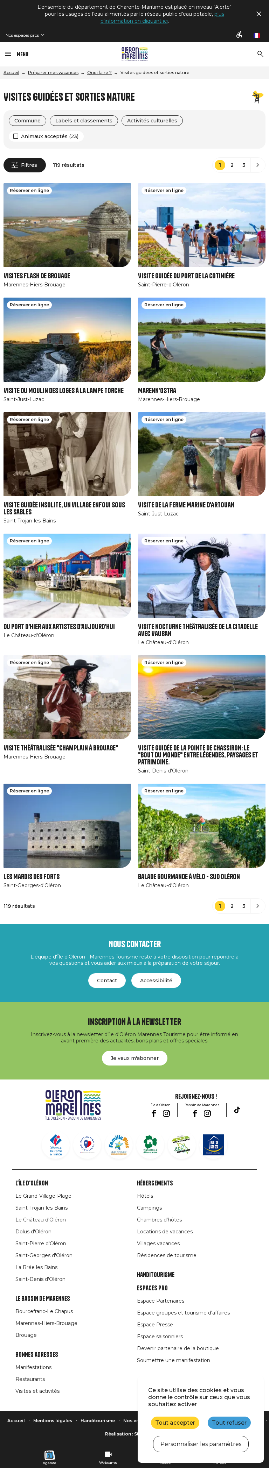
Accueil (11, 72)
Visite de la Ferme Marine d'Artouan (186, 505)
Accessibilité (156, 980)
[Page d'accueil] (135, 54)
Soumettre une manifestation (173, 1360)
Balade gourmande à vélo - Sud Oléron (189, 877)
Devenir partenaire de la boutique (178, 1348)
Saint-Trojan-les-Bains (41, 1207)
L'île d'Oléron (31, 1183)
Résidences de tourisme (166, 1255)
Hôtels (145, 1195)
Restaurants (30, 1379)
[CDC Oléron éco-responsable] (182, 1145)
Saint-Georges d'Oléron (44, 1255)
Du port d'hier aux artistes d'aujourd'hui (59, 626)
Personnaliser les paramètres (200, 1444)
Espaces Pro (152, 1288)
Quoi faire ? (99, 72)
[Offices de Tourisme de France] (56, 1145)
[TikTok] (237, 1109)
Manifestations (33, 1367)
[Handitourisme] (239, 35)
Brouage (26, 1335)
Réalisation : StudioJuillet (134, 1434)
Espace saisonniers (160, 1336)
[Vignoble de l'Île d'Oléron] (150, 1145)
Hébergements (155, 1183)
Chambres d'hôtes (159, 1219)
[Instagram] (166, 1113)
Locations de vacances (165, 1231)
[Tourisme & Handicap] (213, 1145)
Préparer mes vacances (53, 72)
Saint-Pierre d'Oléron (40, 1243)
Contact (107, 980)
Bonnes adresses (36, 1355)
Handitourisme (155, 1275)
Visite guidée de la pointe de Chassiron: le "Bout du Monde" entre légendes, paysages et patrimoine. (198, 755)
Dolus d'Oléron (33, 1231)
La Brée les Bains (36, 1267)
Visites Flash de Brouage (37, 276)
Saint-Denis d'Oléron (40, 1279)
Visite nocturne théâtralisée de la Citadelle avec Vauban (198, 630)
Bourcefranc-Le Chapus (44, 1311)
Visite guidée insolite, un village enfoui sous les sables (64, 508)
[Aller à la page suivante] (258, 165)
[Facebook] (154, 1113)
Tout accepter (175, 1422)
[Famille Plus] (119, 1145)
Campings (149, 1207)
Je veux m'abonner (135, 1058)
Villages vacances (158, 1243)
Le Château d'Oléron (40, 1219)
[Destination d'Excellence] (87, 1145)
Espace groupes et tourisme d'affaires (183, 1312)
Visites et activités (37, 1391)
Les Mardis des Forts (32, 877)
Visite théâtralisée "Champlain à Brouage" (61, 748)
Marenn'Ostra (157, 390)
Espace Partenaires (160, 1300)
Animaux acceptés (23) (49, 136)
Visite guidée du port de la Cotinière (186, 276)
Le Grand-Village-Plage (43, 1195)
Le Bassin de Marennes (42, 1299)
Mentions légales (52, 1420)
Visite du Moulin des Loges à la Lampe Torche (64, 390)
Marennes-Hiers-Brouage (46, 1323)
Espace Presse (155, 1324)
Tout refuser (229, 1422)
